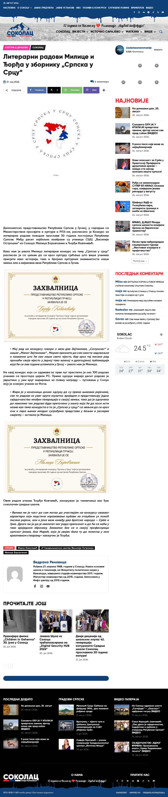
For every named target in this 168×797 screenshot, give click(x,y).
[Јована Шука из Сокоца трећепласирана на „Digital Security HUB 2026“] (56, 621)
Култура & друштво (16, 47)
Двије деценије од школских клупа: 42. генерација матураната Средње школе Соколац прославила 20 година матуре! (92, 645)
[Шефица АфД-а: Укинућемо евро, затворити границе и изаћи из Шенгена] (122, 206)
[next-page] (11, 666)
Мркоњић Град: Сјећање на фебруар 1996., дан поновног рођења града (92, 708)
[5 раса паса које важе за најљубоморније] (122, 148)
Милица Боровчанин (16, 553)
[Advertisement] (56, 200)
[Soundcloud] (144, 13)
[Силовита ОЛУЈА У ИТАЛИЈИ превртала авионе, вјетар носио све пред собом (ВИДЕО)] (122, 128)
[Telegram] (148, 13)
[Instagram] (139, 13)
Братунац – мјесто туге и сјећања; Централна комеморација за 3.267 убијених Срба (90, 725)
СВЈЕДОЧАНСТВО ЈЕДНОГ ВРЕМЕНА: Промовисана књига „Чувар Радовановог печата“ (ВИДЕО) (147, 747)
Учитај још (139, 261)
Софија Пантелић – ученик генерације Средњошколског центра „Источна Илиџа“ (92, 743)
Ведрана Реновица (49, 562)
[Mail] (48, 586)
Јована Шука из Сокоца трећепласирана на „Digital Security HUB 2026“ (54, 642)
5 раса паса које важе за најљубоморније (148, 146)
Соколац (37, 47)
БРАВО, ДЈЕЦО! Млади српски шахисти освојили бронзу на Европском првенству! (148, 226)
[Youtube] (163, 13)
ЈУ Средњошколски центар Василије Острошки (67, 548)
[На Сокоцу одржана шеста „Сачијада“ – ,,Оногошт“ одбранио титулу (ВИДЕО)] (121, 710)
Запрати (158, 50)
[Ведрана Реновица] (18, 574)
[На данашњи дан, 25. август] (122, 112)
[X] (158, 13)
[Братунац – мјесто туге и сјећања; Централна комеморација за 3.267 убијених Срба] (66, 725)
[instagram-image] (123, 65)
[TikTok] (153, 13)
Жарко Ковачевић (27, 548)
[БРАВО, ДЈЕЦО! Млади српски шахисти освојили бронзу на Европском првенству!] (122, 226)
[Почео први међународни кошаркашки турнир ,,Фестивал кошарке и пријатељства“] (122, 246)
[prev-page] (5, 666)
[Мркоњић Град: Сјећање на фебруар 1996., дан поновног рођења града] (66, 710)
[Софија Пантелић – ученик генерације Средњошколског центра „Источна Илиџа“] (66, 744)
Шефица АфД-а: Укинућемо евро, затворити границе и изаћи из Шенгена (145, 207)
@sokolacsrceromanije (139, 48)
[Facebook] (134, 13)
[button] (161, 32)
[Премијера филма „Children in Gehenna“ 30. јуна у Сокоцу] (19, 621)
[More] (103, 90)
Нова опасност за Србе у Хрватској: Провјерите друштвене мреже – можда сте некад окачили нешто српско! (148, 166)
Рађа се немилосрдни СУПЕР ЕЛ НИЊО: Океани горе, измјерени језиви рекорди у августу (148, 187)
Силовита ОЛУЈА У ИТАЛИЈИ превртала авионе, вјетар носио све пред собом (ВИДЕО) (147, 129)
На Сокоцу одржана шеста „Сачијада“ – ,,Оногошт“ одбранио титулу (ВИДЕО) (147, 708)
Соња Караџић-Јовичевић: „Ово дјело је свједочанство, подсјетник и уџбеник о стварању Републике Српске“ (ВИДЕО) (148, 727)
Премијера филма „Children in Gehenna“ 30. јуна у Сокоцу (19, 639)
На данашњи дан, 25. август (145, 110)
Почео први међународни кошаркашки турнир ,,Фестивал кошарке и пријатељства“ (148, 246)
